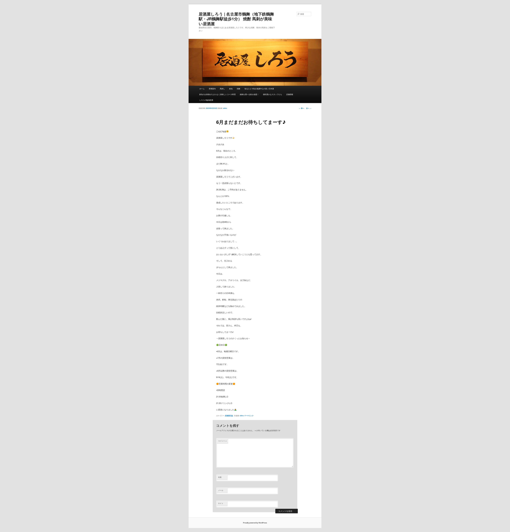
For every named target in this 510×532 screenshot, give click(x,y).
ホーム (202, 88)
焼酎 (238, 88)
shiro (225, 108)
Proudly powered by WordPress (255, 523)
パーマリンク (249, 415)
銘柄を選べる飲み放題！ (249, 94)
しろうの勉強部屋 (206, 100)
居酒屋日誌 (229, 415)
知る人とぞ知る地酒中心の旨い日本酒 (259, 88)
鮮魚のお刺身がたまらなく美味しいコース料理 (217, 94)
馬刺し (222, 88)
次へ (308, 108)
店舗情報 (289, 94)
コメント (222, 440)
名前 (220, 477)
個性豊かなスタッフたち (272, 94)
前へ (301, 108)
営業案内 (212, 88)
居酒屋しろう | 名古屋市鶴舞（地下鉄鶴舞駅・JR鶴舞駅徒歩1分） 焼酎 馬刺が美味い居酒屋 (236, 18)
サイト (220, 503)
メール (220, 490)
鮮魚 (231, 88)
